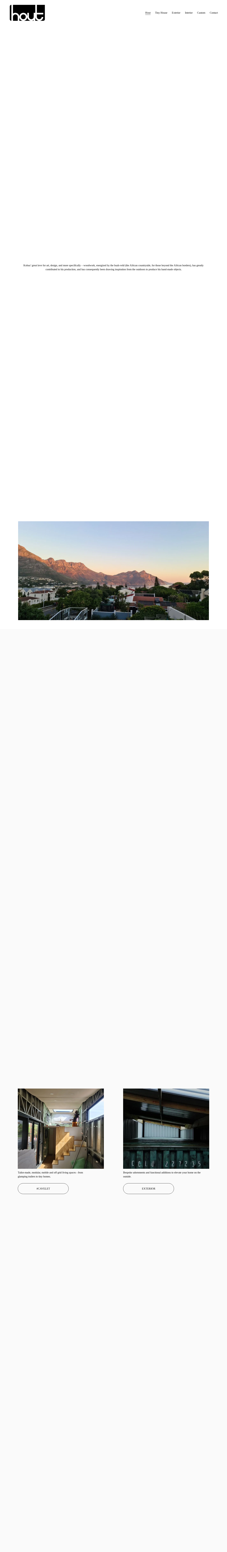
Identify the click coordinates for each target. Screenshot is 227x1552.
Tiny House (161, 12)
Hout (148, 12)
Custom (201, 12)
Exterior (176, 12)
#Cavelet (43, 1188)
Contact (214, 12)
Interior (189, 12)
